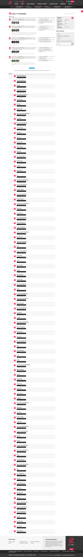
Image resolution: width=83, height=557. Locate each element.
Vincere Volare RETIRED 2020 (22, 445)
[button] (19, 7)
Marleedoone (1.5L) (43, 22)
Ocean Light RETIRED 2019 (21, 217)
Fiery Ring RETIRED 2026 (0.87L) (45, 27)
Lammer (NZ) (19, 421)
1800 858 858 (57, 555)
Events (10, 543)
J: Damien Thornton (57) (46, 48)
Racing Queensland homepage (71, 540)
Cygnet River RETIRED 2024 (44, 47)
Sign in (72, 1)
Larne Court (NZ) (20, 127)
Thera (18, 246)
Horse (59, 41)
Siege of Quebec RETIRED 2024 (22, 298)
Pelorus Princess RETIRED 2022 (22, 464)
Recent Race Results (24, 541)
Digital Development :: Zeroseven (68, 551)
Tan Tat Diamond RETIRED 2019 (22, 426)
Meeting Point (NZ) (20, 369)
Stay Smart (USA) (20, 274)
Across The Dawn (20, 393)
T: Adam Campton (49, 22)
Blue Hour (18, 137)
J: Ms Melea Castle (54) (44, 28)
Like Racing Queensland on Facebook (73, 545)
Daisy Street (19, 132)
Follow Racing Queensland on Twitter (70, 545)
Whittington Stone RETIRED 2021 (23, 203)
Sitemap (32, 543)
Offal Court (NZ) (20, 492)
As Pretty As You (20, 530)
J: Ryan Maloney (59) (47, 40)
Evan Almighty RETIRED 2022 (22, 94)
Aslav (18, 260)
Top (71, 549)
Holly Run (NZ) (19, 99)
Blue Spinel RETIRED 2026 (44, 56)
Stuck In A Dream (20, 265)
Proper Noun (19, 208)
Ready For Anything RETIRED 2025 (45, 37)
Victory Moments (20, 521)
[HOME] (11, 2)
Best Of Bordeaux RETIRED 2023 (23, 402)
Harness (23, 1)
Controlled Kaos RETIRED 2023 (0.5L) (46, 20)
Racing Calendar (12, 541)
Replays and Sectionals (35, 541)
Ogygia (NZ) (19, 118)
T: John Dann (49, 29)
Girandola (18, 478)
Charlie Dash (19, 388)
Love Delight (19, 312)
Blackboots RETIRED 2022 (21, 89)
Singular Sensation (20, 189)
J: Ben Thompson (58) (44, 38)
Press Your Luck (19, 236)
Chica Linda (19, 151)
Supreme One (19, 412)
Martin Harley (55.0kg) (16, 48)
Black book (64, 1)
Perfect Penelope (20, 146)
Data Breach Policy (44, 551)
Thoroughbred (20, 1)
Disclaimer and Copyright (54, 551)
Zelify (18, 355)
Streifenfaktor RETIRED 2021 (22, 241)
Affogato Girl (19, 407)
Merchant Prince (20, 170)
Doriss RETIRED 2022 (21, 459)
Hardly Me (18, 435)
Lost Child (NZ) (19, 279)
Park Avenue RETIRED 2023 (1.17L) (45, 39)
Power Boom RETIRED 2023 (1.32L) (45, 41)
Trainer (67, 41)
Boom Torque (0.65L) (43, 58)
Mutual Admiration (20, 198)
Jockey (63, 41)
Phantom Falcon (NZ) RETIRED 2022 (23, 364)
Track (71, 41)
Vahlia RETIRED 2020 (21, 473)
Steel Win (18, 374)
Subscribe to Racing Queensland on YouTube (72, 545)
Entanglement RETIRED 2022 (22, 502)
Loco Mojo (19, 317)
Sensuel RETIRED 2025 (21, 156)
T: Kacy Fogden (50, 58)
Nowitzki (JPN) (19, 108)
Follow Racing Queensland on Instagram (69, 545)
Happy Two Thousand (21, 326)
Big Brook (18, 440)
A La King (18, 497)
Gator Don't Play (20, 331)
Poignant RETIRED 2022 (21, 80)
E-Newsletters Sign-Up (24, 543)
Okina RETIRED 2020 (20, 350)
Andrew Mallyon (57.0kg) (17, 26)
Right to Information (28, 551)
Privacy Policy (36, 551)
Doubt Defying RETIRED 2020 (22, 293)
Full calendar (69, 1)
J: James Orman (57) (42, 26)
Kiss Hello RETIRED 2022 (21, 511)
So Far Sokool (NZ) (20, 303)
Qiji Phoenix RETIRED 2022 (22, 184)
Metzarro (18, 516)
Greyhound (25, 1)
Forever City (19, 336)
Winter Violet (19, 383)
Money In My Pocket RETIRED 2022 (23, 113)
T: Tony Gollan (51, 56)
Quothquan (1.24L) (43, 29)
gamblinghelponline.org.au (69, 555)
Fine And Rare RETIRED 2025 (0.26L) (46, 49)
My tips (66, 1)
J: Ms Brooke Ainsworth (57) (43, 19)
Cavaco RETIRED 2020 (21, 483)
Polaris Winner (19, 255)
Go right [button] (73, 7)
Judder (18, 345)
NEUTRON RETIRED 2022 (21, 75)
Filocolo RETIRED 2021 (21, 227)
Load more (32, 68)
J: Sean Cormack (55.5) (48, 21)
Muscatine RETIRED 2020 (21, 284)
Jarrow (18, 454)
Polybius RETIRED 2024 (21, 222)
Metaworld (19, 165)
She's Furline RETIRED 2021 (22, 307)
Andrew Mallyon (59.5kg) (24, 38)
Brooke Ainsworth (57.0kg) (20, 19)
